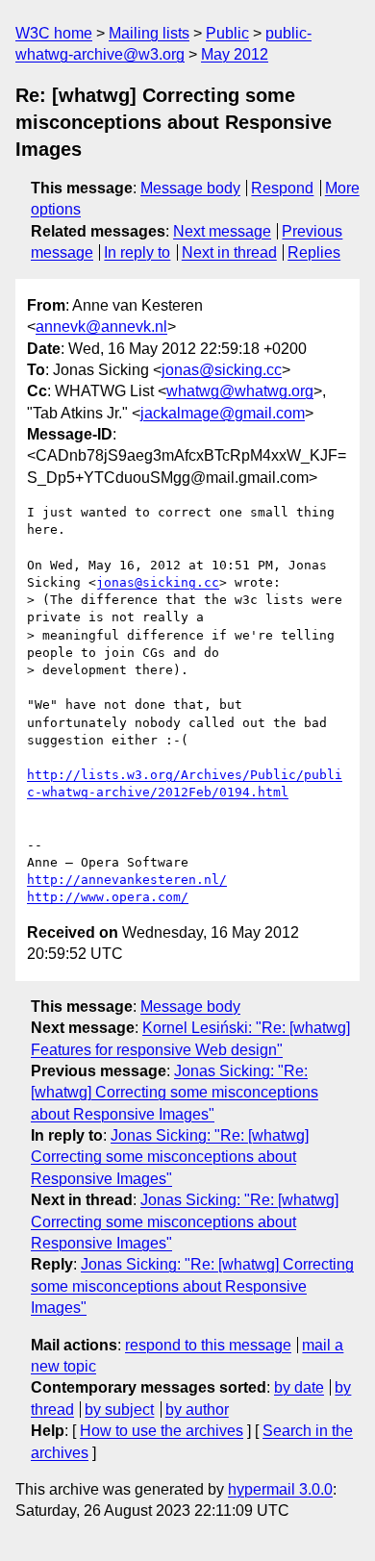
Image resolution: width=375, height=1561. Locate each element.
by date (299, 1387)
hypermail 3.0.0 (280, 1489)
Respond (282, 188)
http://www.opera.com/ (107, 897)
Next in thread (229, 252)
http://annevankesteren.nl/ (127, 879)
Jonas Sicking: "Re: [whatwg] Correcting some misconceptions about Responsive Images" (174, 1092)
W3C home (53, 33)
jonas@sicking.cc (222, 370)
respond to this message (208, 1345)
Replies (314, 252)
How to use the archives (161, 1431)
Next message (222, 231)
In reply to (137, 252)
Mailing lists (149, 33)
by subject (119, 1409)
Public (227, 33)
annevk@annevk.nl (101, 326)
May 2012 (234, 54)
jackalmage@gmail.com (222, 413)
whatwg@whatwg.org (239, 391)
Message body (190, 188)
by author (197, 1409)
